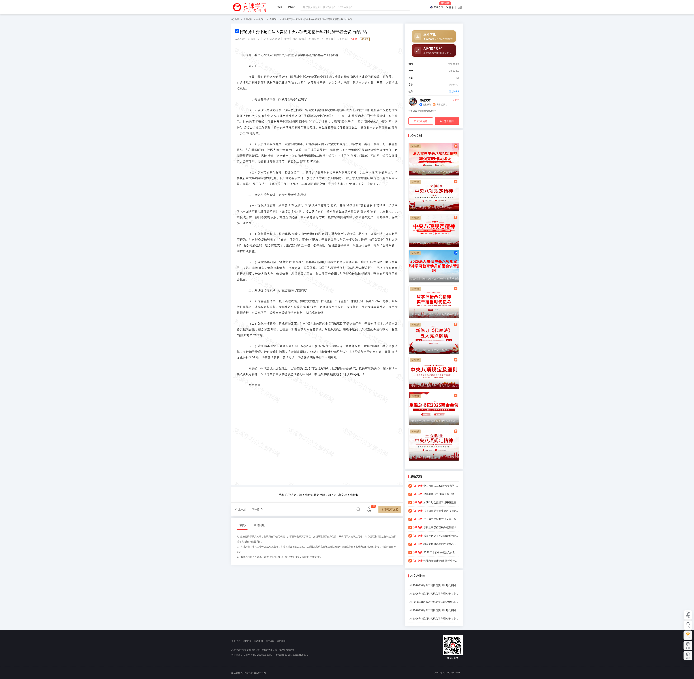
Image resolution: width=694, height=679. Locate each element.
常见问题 (259, 525)
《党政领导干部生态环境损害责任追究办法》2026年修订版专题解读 (436, 510)
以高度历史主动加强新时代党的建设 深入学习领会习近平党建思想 (436, 535)
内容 (291, 7)
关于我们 (235, 641)
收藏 (331, 39)
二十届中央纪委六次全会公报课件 (436, 519)
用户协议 (269, 641)
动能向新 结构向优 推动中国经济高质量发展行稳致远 (436, 560)
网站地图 (281, 641)
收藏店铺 (422, 121)
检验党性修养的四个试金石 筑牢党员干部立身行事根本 (436, 543)
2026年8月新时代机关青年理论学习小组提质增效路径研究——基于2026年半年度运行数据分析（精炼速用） (433, 618)
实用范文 (273, 19)
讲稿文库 (425, 100)
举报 (354, 39)
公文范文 (260, 19)
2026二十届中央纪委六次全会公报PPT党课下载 (436, 552)
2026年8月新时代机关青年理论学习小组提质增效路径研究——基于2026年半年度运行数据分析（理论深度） (433, 601)
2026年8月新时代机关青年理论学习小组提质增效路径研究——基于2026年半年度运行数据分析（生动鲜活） (433, 593)
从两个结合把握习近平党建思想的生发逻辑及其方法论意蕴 (436, 502)
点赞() (343, 39)
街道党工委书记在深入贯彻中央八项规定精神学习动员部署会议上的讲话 (317, 19)
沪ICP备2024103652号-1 (447, 672)
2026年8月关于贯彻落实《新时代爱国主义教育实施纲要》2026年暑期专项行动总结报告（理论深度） (433, 610)
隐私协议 (247, 641)
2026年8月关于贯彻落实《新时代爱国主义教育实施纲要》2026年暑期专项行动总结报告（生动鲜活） (433, 585)
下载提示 (242, 525)
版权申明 (258, 641)
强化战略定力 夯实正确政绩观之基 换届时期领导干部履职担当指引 (436, 494)
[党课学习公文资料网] (249, 7)
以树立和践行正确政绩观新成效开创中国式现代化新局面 (436, 527)
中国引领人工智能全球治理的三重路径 (436, 485)
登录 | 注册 (456, 7)
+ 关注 (456, 100)
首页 (280, 7)
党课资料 (247, 19)
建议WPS (454, 91)
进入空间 (448, 121)
